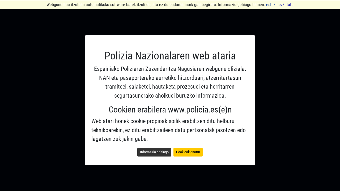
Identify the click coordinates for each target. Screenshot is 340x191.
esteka (272, 4)
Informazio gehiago (154, 152)
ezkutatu (286, 4)
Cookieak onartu (188, 152)
